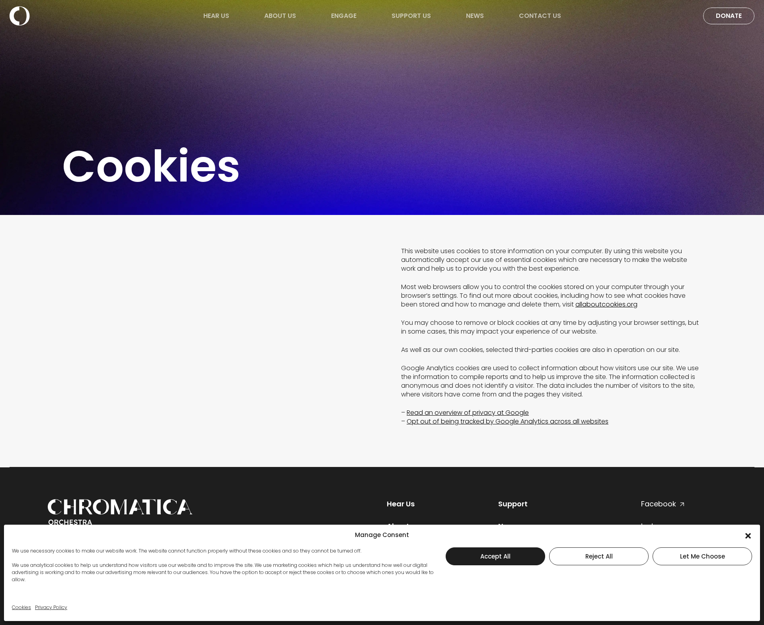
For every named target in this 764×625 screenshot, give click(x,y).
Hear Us (216, 15)
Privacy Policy (51, 607)
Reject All (599, 556)
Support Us (411, 15)
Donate (729, 15)
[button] (748, 535)
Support (513, 504)
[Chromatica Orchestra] (20, 15)
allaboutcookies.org (606, 304)
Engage (344, 15)
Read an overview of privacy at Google (468, 412)
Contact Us (540, 15)
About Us (280, 15)
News (475, 15)
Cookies (21, 607)
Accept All (495, 556)
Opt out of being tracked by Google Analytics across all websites (507, 421)
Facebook (658, 504)
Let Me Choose (702, 556)
